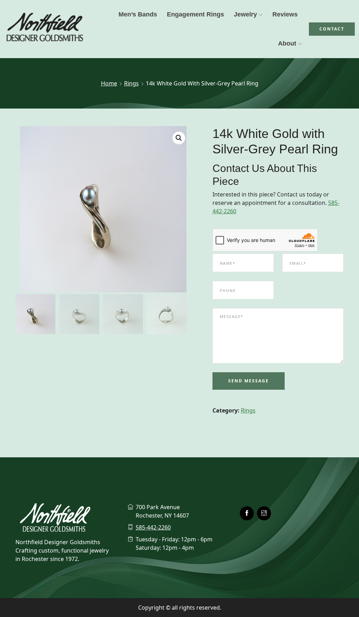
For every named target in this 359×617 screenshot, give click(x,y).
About (287, 43)
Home (109, 83)
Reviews (285, 14)
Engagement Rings (195, 14)
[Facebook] (247, 513)
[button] (178, 138)
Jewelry (245, 14)
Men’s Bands (137, 14)
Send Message (248, 381)
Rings (131, 83)
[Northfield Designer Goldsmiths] (45, 29)
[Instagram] (264, 513)
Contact (331, 29)
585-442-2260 (153, 527)
